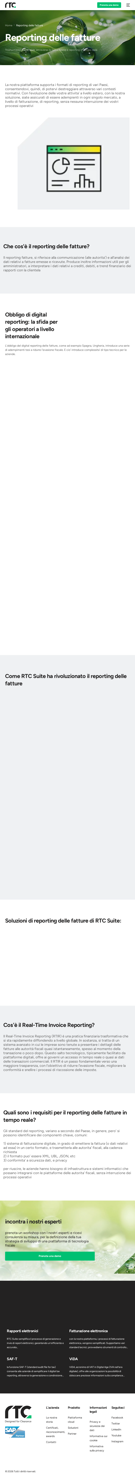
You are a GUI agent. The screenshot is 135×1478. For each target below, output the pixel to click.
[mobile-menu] (127, 5)
